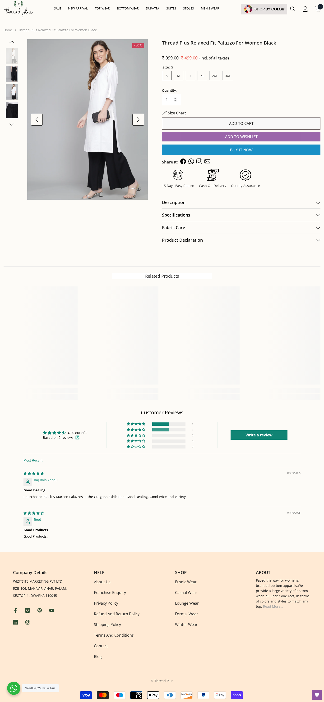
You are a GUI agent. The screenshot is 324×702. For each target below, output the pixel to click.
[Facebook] (16, 610)
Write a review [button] (259, 435)
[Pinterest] (40, 610)
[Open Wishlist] (317, 695)
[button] (136, 424)
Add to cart (241, 123)
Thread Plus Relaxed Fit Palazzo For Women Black (219, 43)
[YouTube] (52, 610)
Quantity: (169, 90)
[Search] (293, 9)
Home (8, 30)
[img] (33, 473)
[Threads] (28, 622)
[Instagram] (28, 610)
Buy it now (241, 150)
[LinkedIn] (16, 622)
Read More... (273, 606)
